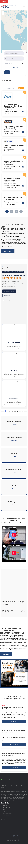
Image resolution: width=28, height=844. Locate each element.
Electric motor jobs (8, 710)
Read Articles (14, 721)
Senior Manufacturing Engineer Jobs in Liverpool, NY (12, 180)
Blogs (3, 705)
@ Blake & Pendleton (8, 201)
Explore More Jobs (9, 291)
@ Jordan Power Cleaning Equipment (12, 129)
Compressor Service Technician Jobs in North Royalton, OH (13, 106)
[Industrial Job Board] (9, 6)
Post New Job (6, 807)
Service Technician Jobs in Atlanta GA (13, 198)
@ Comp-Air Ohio (8, 109)
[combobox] (14, 64)
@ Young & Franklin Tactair (10, 183)
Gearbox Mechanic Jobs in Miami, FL (14, 146)
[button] (21, 34)
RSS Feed (22, 88)
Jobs (4, 809)
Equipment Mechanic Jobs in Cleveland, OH (14, 127)
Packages (5, 805)
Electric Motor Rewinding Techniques (15, 1)
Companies (5, 811)
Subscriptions (6, 824)
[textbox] (9, 63)
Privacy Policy (6, 815)
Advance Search (14, 67)
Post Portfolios (6, 828)
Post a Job (7, 295)
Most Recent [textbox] (13, 85)
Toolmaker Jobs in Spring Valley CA (13, 162)
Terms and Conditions (8, 813)
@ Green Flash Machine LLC (10, 164)
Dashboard (5, 822)
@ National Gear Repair (9, 149)
